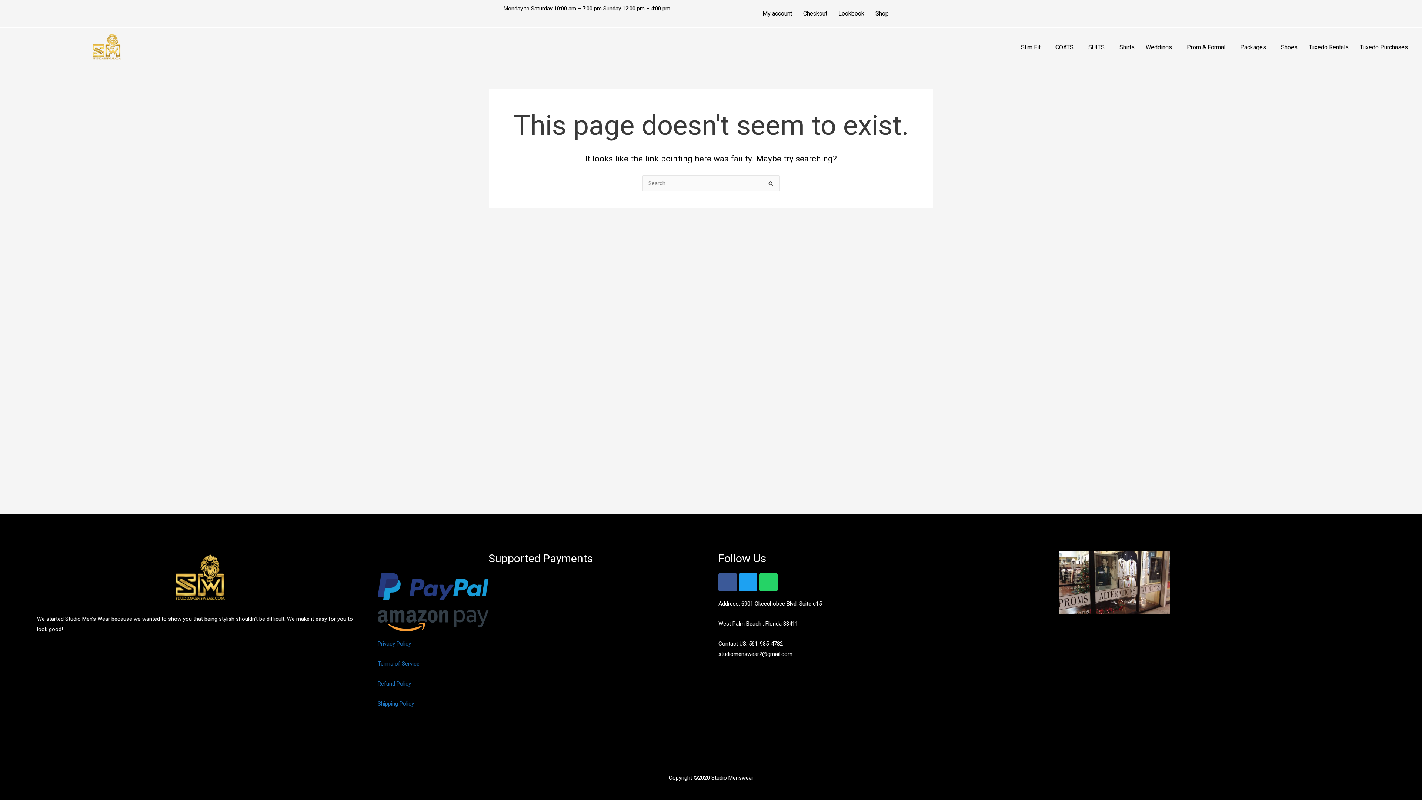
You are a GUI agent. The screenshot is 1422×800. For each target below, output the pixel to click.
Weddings (1159, 47)
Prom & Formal (1206, 47)
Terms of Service (399, 663)
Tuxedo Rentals (1329, 47)
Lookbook (851, 13)
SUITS (1096, 47)
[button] (1032, 47)
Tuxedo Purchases (1384, 47)
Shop (882, 13)
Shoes (1289, 47)
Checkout (815, 13)
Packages (1253, 47)
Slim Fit (1031, 47)
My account (777, 13)
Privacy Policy (394, 643)
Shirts (1127, 47)
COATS (1064, 47)
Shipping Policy (396, 703)
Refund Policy (394, 683)
